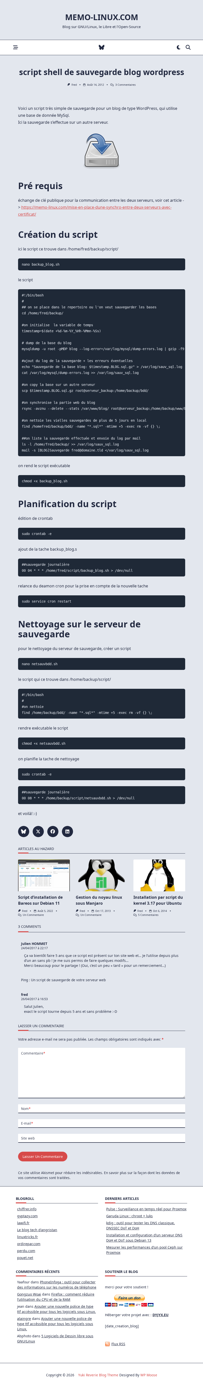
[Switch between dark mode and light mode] (179, 47)
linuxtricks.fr (27, 1236)
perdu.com (26, 1250)
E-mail (27, 1123)
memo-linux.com (101, 17)
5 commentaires (148, 915)
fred (74, 84)
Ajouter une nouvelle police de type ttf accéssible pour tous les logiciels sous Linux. (55, 1323)
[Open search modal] (188, 47)
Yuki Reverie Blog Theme (98, 1375)
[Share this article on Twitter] (38, 831)
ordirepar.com (28, 1243)
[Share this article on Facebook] (52, 831)
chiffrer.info (26, 1209)
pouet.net (25, 1257)
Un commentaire (33, 915)
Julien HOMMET (34, 943)
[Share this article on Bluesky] (23, 831)
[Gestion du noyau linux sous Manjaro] (101, 875)
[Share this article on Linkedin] (67, 831)
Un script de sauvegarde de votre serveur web (68, 980)
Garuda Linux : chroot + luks (129, 1216)
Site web (28, 1138)
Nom (25, 1108)
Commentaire (33, 1053)
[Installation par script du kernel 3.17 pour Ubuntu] (159, 875)
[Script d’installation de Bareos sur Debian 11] (44, 875)
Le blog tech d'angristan (37, 1229)
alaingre (24, 1318)
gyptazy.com (27, 1216)
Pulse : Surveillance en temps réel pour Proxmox (146, 1209)
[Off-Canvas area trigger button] (15, 47)
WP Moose (148, 1375)
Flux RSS (118, 1344)
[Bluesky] (101, 47)
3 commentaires (125, 84)
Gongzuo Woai (29, 1294)
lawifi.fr (23, 1223)
